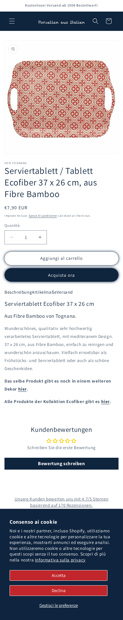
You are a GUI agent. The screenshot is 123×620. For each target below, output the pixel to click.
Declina (59, 590)
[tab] (18, 292)
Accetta (59, 575)
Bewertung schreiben (61, 463)
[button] (12, 21)
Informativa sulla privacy (60, 560)
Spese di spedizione (43, 216)
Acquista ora (61, 275)
